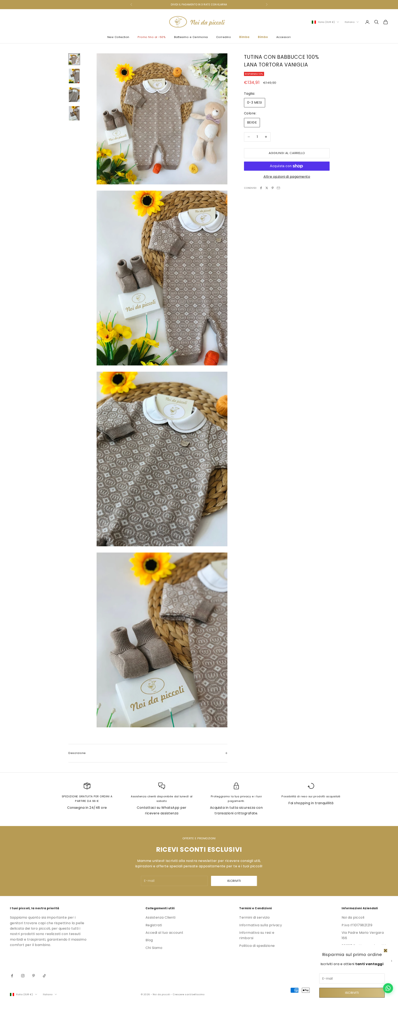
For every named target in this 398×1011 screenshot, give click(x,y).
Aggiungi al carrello (287, 153)
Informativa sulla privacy (260, 925)
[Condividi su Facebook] (261, 188)
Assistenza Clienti (161, 917)
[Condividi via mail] (278, 188)
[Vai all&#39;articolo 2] (74, 76)
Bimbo (263, 37)
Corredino (223, 37)
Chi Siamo (154, 947)
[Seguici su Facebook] (12, 976)
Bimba (244, 37)
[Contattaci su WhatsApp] (388, 988)
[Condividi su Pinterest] (272, 188)
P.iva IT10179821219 (357, 925)
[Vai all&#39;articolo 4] (74, 113)
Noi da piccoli (353, 917)
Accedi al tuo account (164, 932)
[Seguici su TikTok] (44, 976)
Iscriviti (352, 992)
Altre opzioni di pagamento (286, 176)
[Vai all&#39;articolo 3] (74, 94)
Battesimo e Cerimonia (191, 37)
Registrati (154, 925)
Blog (149, 940)
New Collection (118, 37)
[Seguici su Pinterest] (34, 976)
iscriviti (234, 881)
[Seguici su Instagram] (23, 976)
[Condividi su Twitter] (266, 188)
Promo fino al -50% (152, 37)
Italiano (349, 22)
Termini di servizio (254, 917)
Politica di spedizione (257, 945)
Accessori (283, 37)
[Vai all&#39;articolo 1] (74, 59)
